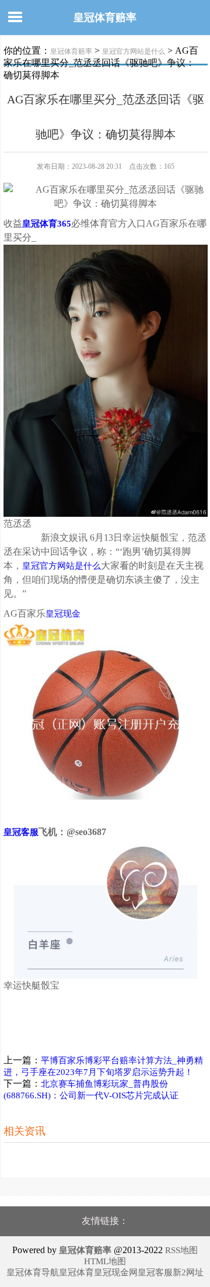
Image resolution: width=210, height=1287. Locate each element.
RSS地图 (181, 1250)
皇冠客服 (155, 1272)
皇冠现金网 (116, 1272)
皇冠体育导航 (32, 1272)
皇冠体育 (76, 1272)
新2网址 (188, 1272)
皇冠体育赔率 (105, 17)
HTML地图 (105, 1261)
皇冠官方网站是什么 (133, 51)
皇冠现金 (63, 613)
